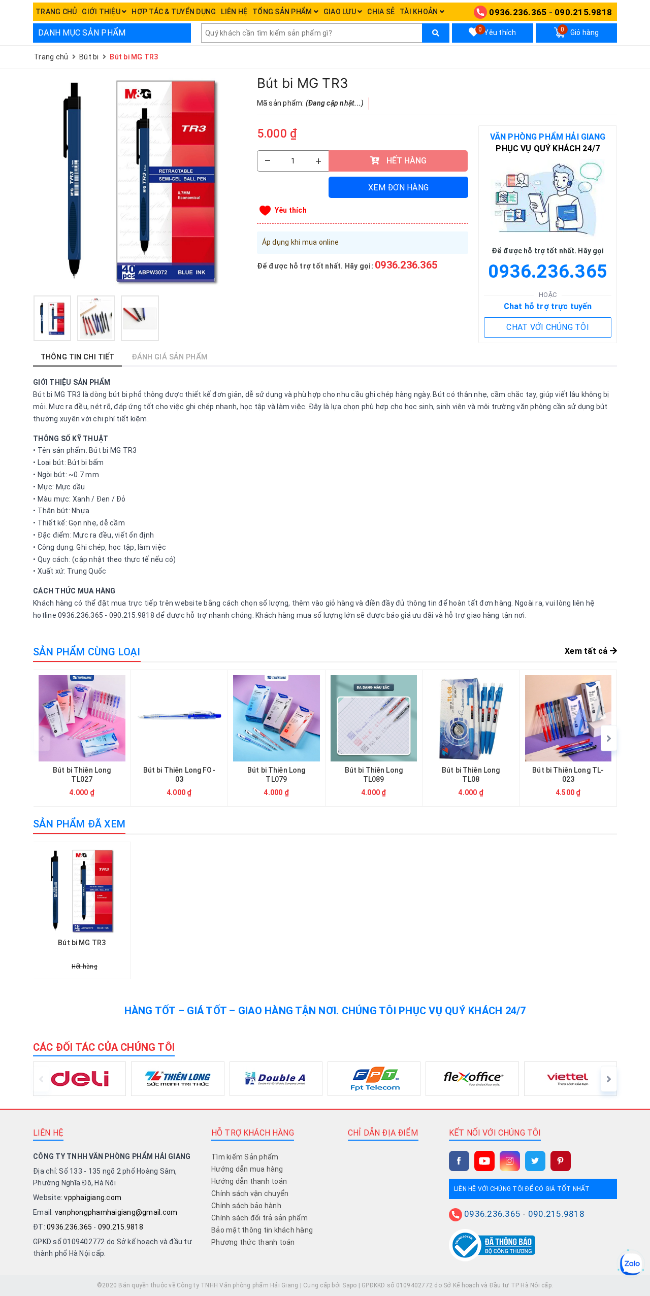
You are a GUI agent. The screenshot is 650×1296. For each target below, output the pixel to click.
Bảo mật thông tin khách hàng (262, 1230)
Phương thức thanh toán (253, 1242)
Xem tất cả (587, 651)
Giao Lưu (340, 12)
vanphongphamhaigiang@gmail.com (116, 1212)
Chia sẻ (381, 12)
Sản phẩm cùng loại (87, 652)
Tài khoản (420, 12)
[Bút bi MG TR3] (140, 181)
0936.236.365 (517, 12)
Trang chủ (56, 12)
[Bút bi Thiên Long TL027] (82, 738)
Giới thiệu (102, 12)
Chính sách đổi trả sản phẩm (259, 1218)
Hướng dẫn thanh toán (249, 1181)
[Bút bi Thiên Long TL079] (276, 738)
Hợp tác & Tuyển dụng (174, 12)
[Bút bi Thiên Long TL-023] (568, 738)
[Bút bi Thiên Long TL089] (374, 738)
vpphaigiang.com (92, 1197)
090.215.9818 (583, 12)
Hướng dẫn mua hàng (247, 1169)
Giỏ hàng (580, 31)
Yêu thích (497, 31)
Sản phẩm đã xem (79, 824)
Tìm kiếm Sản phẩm (244, 1157)
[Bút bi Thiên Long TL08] (470, 738)
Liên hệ (234, 12)
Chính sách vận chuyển (249, 1193)
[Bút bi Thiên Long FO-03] (179, 738)
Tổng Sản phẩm (283, 12)
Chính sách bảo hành (246, 1206)
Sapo (349, 1285)
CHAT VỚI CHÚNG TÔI (547, 327)
